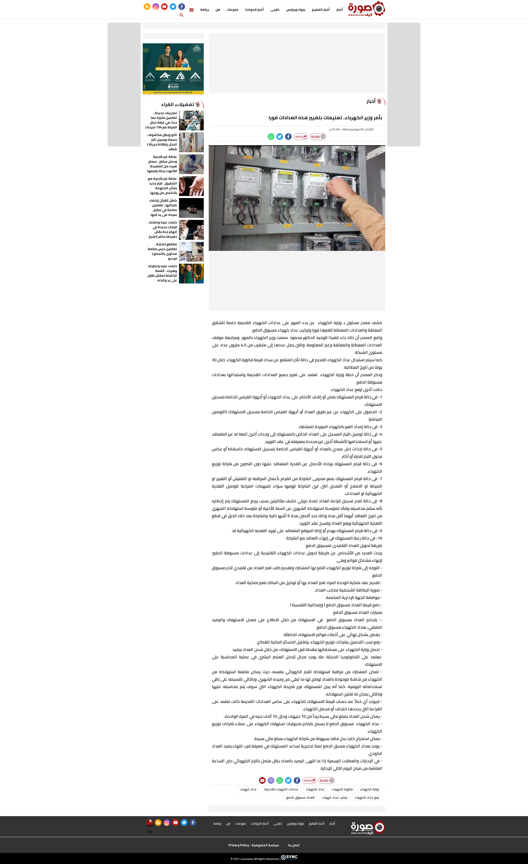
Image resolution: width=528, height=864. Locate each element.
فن (218, 9)
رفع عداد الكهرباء (367, 797)
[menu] (191, 9)
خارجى (274, 9)
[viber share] (271, 780)
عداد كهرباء (248, 789)
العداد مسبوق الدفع (300, 797)
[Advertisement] (297, 64)
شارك (299, 136)
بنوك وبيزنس (295, 9)
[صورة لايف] (366, 9)
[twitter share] (279, 136)
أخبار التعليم (321, 9)
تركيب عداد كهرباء (334, 797)
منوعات (232, 9)
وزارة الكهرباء (369, 789)
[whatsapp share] (271, 136)
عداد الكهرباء (315, 789)
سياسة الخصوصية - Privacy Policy (254, 845)
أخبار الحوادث (254, 9)
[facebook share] (288, 136)
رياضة (204, 9)
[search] (181, 15)
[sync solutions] (288, 859)
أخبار (339, 9)
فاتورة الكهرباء (342, 789)
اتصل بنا (294, 845)
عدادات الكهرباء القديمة (281, 789)
